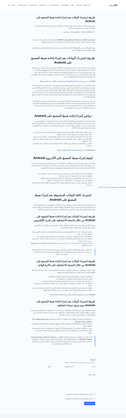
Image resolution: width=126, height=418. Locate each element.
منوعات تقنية (66, 32)
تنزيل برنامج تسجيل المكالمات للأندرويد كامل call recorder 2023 (69, 294)
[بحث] (9, 5)
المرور (51, 178)
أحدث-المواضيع (86, 5)
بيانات (70, 183)
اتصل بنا (72, 5)
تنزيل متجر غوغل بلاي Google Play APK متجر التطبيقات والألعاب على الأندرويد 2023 (65, 81)
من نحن (13, 5)
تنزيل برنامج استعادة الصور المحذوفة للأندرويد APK (71, 150)
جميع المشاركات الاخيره (54, 5)
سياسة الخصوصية (43, 5)
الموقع (49, 366)
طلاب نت (113, 5)
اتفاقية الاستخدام (64, 5)
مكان (68, 70)
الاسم (93, 366)
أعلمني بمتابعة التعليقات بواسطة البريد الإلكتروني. (79, 394)
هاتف (86, 88)
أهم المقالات (78, 5)
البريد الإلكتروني (68, 366)
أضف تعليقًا (91, 375)
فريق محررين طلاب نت (22, 5)
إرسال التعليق (89, 403)
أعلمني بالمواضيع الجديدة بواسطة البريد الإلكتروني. (79, 398)
